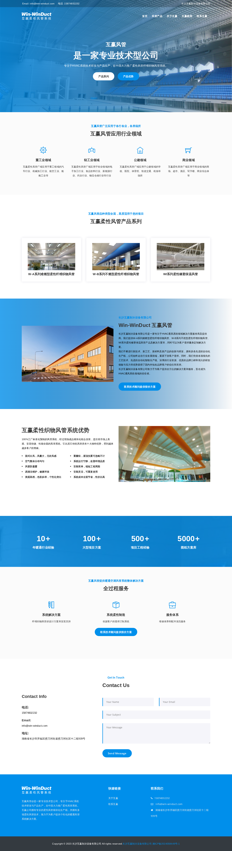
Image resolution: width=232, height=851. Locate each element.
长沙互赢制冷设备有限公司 (137, 843)
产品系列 (103, 76)
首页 (144, 16)
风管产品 (157, 16)
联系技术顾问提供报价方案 (140, 386)
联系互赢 (202, 16)
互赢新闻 (187, 16)
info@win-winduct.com (42, 3)
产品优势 (128, 76)
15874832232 (71, 3)
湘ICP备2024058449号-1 (166, 843)
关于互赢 (172, 16)
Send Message (117, 753)
